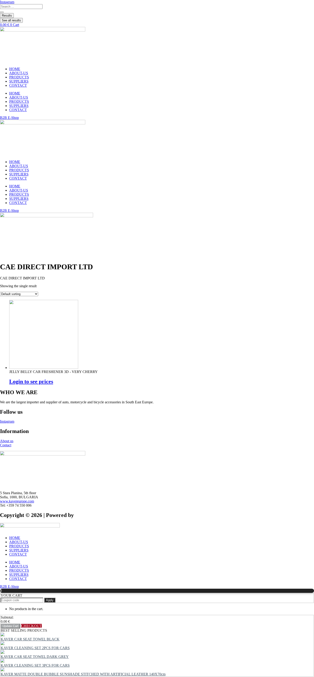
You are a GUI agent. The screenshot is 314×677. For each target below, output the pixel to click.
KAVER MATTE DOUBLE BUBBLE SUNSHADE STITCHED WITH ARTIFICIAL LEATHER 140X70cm (83, 674)
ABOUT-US (18, 73)
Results (7, 15)
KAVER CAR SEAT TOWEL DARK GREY (35, 657)
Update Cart (10, 626)
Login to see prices (31, 381)
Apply (50, 600)
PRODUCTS (19, 77)
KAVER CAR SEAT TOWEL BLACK (30, 639)
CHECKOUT (31, 626)
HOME (14, 69)
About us (6, 441)
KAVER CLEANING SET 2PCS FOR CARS (35, 648)
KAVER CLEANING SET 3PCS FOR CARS (35, 665)
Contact (5, 445)
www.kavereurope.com (17, 501)
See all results (11, 20)
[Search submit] (2, 12)
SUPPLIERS (19, 81)
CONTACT (18, 85)
